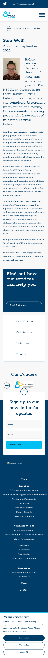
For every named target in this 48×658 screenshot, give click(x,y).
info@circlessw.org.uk (23, 4)
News (24, 583)
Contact (24, 590)
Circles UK (24, 503)
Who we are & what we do (24, 490)
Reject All (24, 652)
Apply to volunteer (24, 539)
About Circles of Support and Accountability (24, 494)
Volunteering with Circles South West (24, 534)
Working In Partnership (24, 499)
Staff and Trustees (24, 507)
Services (24, 545)
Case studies (24, 554)
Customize (24, 645)
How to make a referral (24, 558)
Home (24, 479)
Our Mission (24, 321)
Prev (7, 385)
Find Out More (18, 305)
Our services (24, 549)
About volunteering (24, 530)
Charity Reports (24, 512)
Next (41, 385)
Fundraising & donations (24, 572)
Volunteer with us (24, 526)
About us (24, 486)
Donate (21, 354)
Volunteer (23, 343)
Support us (24, 568)
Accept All (24, 638)
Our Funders (24, 576)
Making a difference (24, 516)
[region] (24, 635)
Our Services (25, 332)
